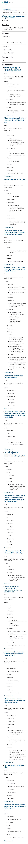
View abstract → (8, 115)
